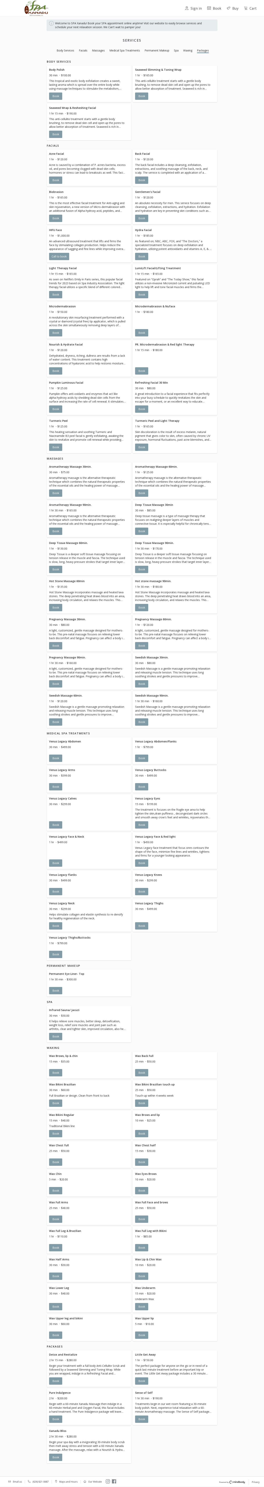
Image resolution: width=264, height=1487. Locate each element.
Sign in (196, 8)
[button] (89, 84)
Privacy (256, 1482)
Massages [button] (98, 50)
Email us (17, 1481)
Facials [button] (83, 50)
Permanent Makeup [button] (157, 50)
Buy (235, 8)
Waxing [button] (187, 50)
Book (217, 8)
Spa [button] (176, 50)
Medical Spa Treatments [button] (124, 50)
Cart (253, 8)
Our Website (95, 1481)
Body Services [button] (65, 50)
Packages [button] (203, 50)
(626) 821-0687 (40, 1481)
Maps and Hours (68, 1481)
